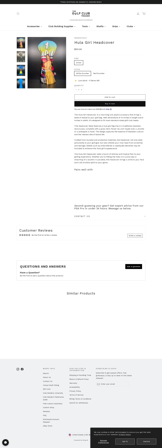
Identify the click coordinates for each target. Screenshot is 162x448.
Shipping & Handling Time (80, 375)
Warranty (73, 383)
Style (77, 69)
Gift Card (46, 389)
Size (76, 58)
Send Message (58, 431)
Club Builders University (53, 393)
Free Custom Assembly (52, 404)
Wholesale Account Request (51, 420)
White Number (82, 73)
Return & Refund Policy (79, 379)
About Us (47, 377)
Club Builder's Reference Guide (53, 398)
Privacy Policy (125, 434)
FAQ (44, 415)
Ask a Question (133, 266)
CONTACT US (82, 216)
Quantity (79, 85)
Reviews (46, 411)
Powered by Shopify (81, 440)
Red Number (99, 73)
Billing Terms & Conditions (80, 399)
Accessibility (74, 387)
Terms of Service (76, 395)
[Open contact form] (5, 442)
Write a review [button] (135, 236)
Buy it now (110, 104)
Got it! (125, 441)
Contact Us (47, 381)
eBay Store (47, 426)
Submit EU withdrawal (78, 403)
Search (46, 373)
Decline (146, 441)
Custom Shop (48, 407)
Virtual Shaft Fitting (51, 385)
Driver (78, 63)
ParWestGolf (80, 38)
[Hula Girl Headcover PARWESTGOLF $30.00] (80, 181)
